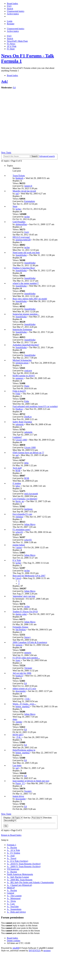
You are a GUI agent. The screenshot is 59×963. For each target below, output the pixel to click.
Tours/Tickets (19, 175)
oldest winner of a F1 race (24, 688)
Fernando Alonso (20, 627)
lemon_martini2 (22, 706)
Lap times (17, 765)
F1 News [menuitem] (11, 43)
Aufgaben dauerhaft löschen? (26, 345)
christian (19, 516)
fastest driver (18, 796)
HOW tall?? (18, 734)
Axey (26, 232)
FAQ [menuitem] (9, 36)
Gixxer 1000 (21, 440)
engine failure (19, 545)
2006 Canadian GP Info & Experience (30, 642)
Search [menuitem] (10, 38)
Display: (7, 817)
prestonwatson (21, 363)
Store (15, 206)
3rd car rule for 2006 (22, 673)
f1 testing (17, 483)
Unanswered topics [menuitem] (15, 28)
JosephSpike (21, 255)
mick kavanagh (31, 493)
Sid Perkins (20, 629)
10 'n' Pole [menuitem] (11, 46)
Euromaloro (29, 201)
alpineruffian (21, 224)
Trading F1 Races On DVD (25, 611)
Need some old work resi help (26, 252)
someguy (19, 378)
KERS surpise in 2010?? (24, 375)
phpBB (16, 948)
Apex (17, 660)
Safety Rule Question (22, 422)
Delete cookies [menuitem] (13, 940)
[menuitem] (12, 3)
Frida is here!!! (19, 391)
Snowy (27, 637)
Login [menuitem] (9, 21)
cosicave (28, 370)
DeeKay (19, 409)
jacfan (18, 209)
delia (26, 463)
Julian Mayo (29, 524)
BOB (17, 470)
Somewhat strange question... (26, 314)
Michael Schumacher (22, 360)
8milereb (19, 178)
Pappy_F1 (20, 783)
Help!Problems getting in (24, 750)
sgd (17, 193)
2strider (18, 722)
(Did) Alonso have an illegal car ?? (28, 452)
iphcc (17, 486)
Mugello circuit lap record (24, 191)
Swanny (28, 791)
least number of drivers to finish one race (31, 781)
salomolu (19, 424)
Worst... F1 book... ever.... (24, 704)
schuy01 (19, 532)
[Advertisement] (29, 120)
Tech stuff (17, 468)
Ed (14, 87)
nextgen (47, 950)
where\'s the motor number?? (26, 283)
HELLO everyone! (21, 237)
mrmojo (18, 645)
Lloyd (18, 578)
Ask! (4, 81)
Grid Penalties (19, 222)
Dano (26, 386)
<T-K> (27, 699)
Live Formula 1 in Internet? (25, 499)
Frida (17, 393)
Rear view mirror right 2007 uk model (30, 298)
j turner (18, 547)
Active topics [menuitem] (13, 31)
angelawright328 (23, 240)
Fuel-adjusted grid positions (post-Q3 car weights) (35, 406)
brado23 (19, 675)
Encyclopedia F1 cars (22, 514)
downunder (20, 691)
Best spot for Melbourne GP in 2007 (29, 575)
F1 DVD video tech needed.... (26, 658)
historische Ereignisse (22, 329)
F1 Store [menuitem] (11, 49)
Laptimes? (17, 437)
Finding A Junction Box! (24, 268)
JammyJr (28, 186)
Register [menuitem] (10, 24)
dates (15, 719)
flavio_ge (19, 501)
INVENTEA (35, 950)
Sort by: (27, 817)
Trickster (28, 668)
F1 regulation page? (22, 529)
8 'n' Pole (17, 560)
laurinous (28, 509)
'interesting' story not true (24, 596)
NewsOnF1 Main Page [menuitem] (17, 41)
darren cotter (21, 614)
